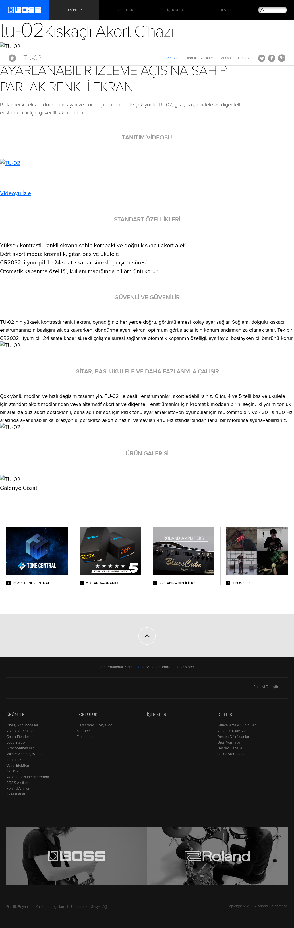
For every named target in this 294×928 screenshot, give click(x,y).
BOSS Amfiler (17, 783)
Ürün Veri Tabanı (230, 742)
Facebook (272, 58)
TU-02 (32, 58)
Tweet (262, 58)
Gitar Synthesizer (20, 748)
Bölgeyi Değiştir (265, 687)
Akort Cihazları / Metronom (27, 777)
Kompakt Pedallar (20, 731)
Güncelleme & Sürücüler (236, 725)
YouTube (83, 731)
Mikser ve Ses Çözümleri (25, 754)
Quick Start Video (231, 754)
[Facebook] (9, 689)
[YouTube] (20, 689)
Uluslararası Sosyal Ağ (94, 725)
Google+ (282, 58)
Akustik (12, 771)
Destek (225, 10)
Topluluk (124, 10)
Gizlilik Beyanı (17, 906)
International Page (117, 667)
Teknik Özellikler (200, 58)
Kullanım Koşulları (50, 906)
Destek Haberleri (230, 748)
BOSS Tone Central (155, 667)
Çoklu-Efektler (17, 737)
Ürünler (15, 714)
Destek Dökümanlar (233, 737)
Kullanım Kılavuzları (232, 731)
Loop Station (16, 742)
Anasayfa (12, 58)
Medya (225, 58)
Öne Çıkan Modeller (22, 725)
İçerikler (175, 10)
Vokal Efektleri (17, 765)
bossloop (186, 667)
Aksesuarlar (15, 794)
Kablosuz (13, 760)
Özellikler (171, 58)
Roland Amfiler (17, 788)
